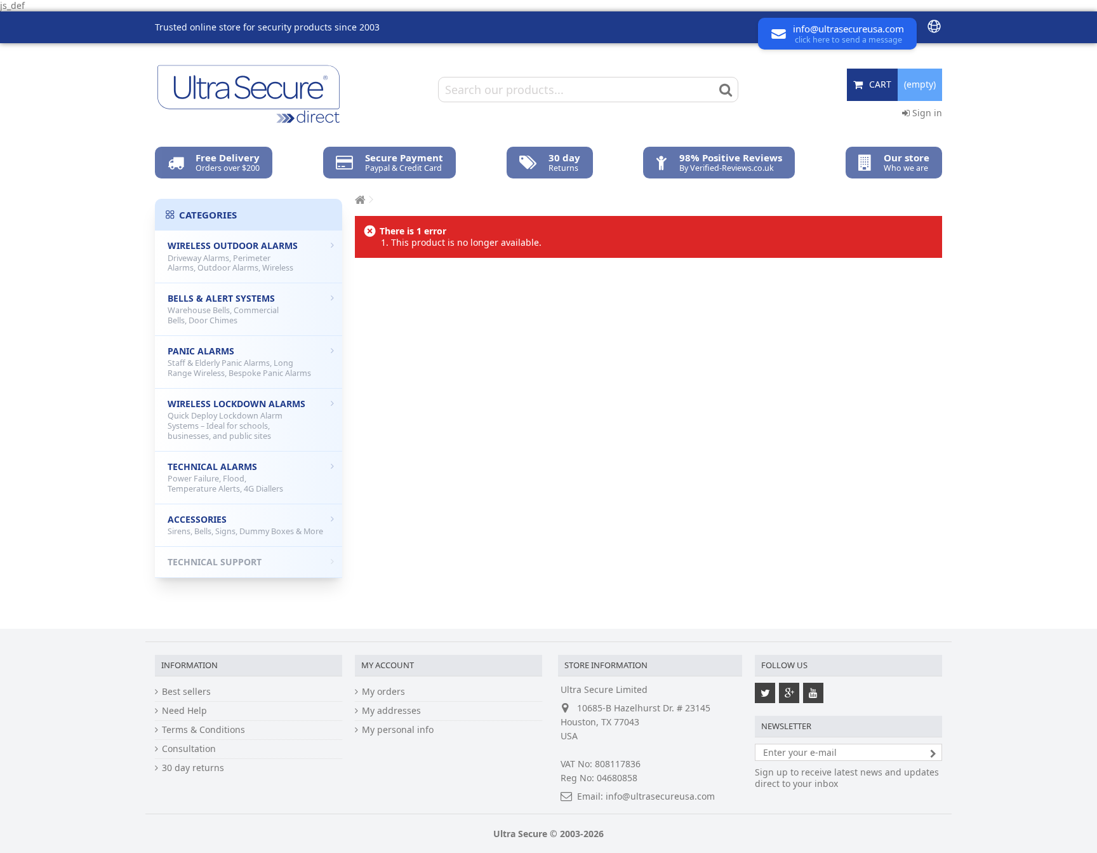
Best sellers (186, 691)
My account (387, 665)
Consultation (189, 749)
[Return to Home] (358, 200)
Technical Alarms (225, 477)
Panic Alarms (239, 362)
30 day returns (193, 768)
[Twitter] (765, 693)
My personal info (398, 729)
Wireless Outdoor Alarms (233, 256)
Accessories (245, 525)
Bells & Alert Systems (223, 309)
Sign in (926, 113)
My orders (383, 691)
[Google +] (789, 693)
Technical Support (215, 562)
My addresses (391, 710)
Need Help (184, 710)
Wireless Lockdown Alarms (236, 419)
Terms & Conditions (203, 729)
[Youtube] (813, 693)
